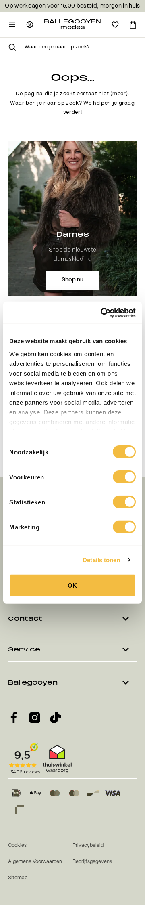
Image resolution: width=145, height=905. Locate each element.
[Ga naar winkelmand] (133, 25)
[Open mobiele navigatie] (12, 25)
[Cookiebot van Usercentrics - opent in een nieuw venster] (102, 312)
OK (72, 585)
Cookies (17, 845)
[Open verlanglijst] (115, 25)
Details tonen (101, 559)
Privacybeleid (88, 845)
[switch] (124, 476)
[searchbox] (81, 47)
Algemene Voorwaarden (35, 861)
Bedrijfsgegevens (92, 861)
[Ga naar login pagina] (30, 25)
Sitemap (17, 878)
